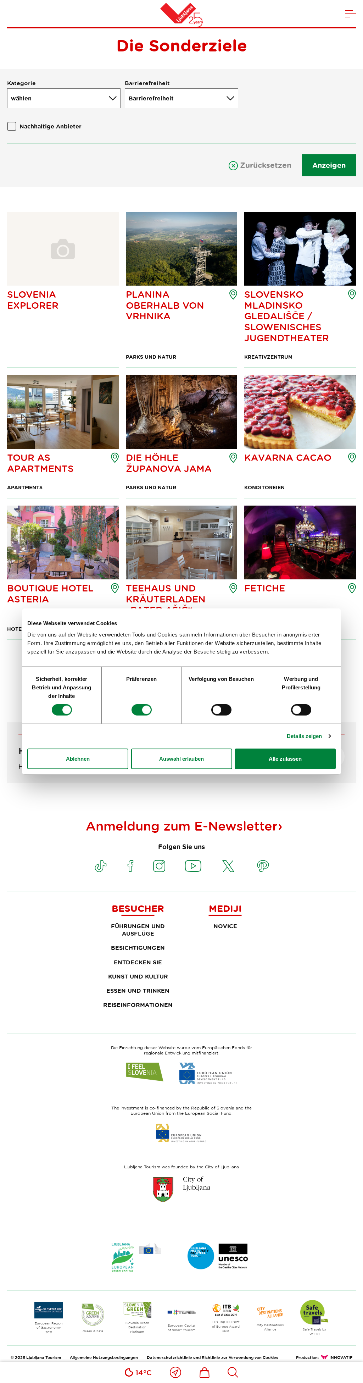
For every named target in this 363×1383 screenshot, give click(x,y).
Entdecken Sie (138, 962)
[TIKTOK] (100, 866)
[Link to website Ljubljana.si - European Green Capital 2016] (136, 1257)
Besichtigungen (138, 947)
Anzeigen (329, 165)
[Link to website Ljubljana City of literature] (218, 1256)
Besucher (138, 908)
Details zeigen (304, 736)
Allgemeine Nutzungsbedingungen (104, 1357)
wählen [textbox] (21, 98)
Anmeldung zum (182, 826)
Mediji (225, 908)
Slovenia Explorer (32, 299)
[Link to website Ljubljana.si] (181, 1189)
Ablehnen (78, 758)
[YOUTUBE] (193, 866)
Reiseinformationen (138, 1005)
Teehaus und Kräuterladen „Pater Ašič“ (166, 599)
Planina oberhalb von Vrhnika (165, 305)
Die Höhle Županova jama (169, 463)
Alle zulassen (285, 758)
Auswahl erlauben (181, 758)
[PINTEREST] (263, 866)
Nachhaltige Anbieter (50, 126)
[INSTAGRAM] (159, 866)
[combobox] (64, 98)
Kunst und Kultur (138, 976)
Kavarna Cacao (287, 457)
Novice (225, 926)
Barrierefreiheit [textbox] (151, 98)
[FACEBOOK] (130, 866)
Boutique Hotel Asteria (50, 593)
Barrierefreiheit (147, 83)
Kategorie (21, 83)
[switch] (142, 710)
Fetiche (264, 588)
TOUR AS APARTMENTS (40, 463)
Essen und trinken (137, 990)
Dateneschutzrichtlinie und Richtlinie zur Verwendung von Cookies (212, 1357)
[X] (228, 866)
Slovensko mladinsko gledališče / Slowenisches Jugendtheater (286, 316)
